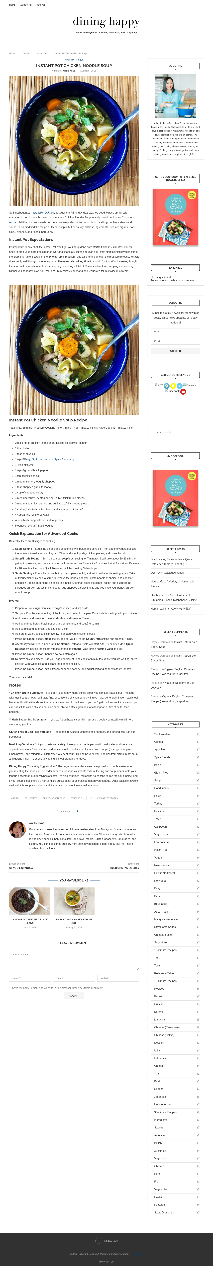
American (41, 53)
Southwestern (177, 734)
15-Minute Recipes (177, 981)
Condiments (177, 788)
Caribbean (177, 826)
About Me (26, 5)
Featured (177, 1204)
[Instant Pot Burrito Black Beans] (29, 901)
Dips (177, 896)
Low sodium (177, 842)
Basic (177, 765)
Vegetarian (177, 1158)
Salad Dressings (177, 1212)
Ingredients (177, 1119)
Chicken (177, 1166)
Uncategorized (177, 1104)
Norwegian (177, 880)
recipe (12, 222)
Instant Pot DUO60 (43, 212)
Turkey (177, 803)
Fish (177, 1181)
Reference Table (177, 973)
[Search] (202, 5)
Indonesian (177, 1058)
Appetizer (177, 749)
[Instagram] (106, 39)
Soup (177, 780)
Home (12, 5)
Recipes (41, 5)
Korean (177, 1012)
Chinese (177, 1065)
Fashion (177, 811)
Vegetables (177, 1189)
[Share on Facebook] (84, 811)
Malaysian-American (177, 919)
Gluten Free (177, 772)
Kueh (177, 1081)
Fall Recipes (31, 798)
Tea (177, 957)
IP (91, 798)
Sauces (177, 1127)
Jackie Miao (69, 70)
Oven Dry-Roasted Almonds (167, 572)
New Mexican (177, 865)
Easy (177, 888)
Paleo (177, 795)
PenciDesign (137, 1254)
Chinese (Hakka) (177, 1035)
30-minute (177, 1150)
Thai (177, 1073)
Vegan (177, 857)
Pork (177, 1174)
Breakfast (177, 996)
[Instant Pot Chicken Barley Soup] (74, 901)
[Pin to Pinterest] (88, 811)
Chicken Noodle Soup (54, 798)
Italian (177, 1050)
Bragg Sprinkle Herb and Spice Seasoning (49, 459)
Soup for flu (77, 798)
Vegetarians (177, 834)
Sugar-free (177, 942)
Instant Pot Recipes (107, 798)
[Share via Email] (92, 811)
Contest (177, 741)
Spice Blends (177, 757)
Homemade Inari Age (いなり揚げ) (171, 608)
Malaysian (177, 1019)
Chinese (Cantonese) (177, 1027)
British (177, 1143)
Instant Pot (177, 849)
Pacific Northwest (177, 873)
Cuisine (26, 53)
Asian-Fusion (177, 911)
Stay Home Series (177, 927)
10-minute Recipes (177, 950)
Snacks (177, 1089)
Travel (177, 819)
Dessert (177, 1042)
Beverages (177, 903)
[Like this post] (80, 811)
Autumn (15, 798)
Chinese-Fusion (177, 934)
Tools (177, 965)
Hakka (177, 1197)
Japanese (177, 1096)
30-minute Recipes (177, 1112)
